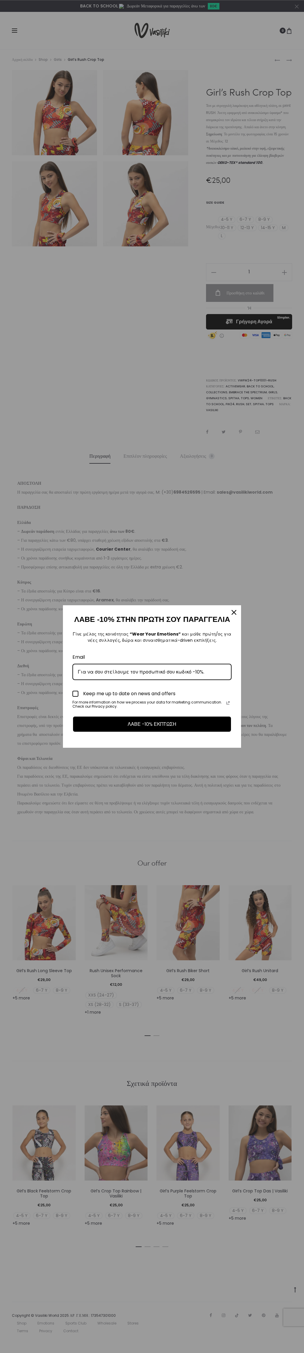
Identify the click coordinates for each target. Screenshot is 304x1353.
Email (78, 657)
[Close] (234, 612)
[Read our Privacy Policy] (228, 702)
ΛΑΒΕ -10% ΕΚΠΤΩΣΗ (152, 724)
